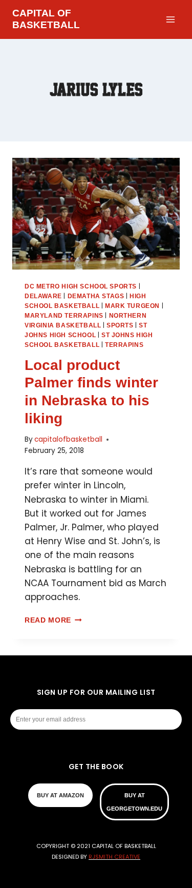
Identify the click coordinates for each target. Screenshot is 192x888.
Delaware (43, 296)
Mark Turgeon (132, 305)
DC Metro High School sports (81, 286)
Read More (53, 620)
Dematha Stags (96, 296)
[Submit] (176, 719)
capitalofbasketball (68, 439)
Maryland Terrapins (64, 315)
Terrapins (124, 344)
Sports (120, 325)
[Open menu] (170, 19)
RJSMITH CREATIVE (114, 857)
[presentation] (96, 214)
